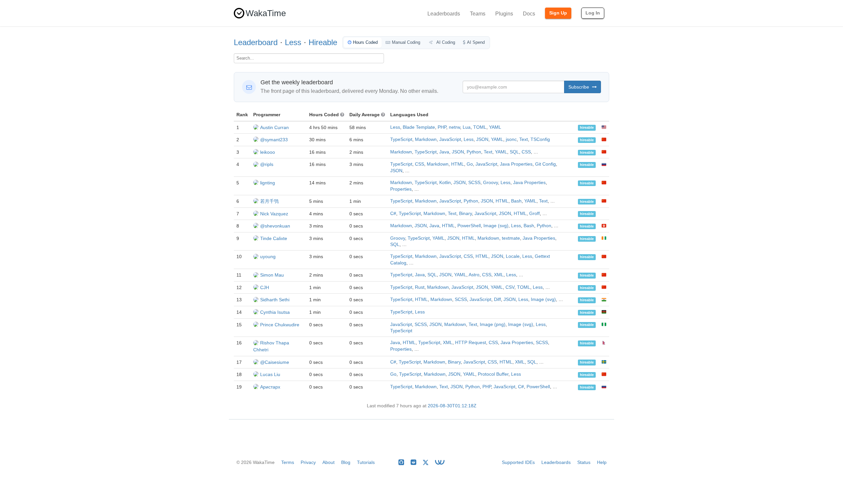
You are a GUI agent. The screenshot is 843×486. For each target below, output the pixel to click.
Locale (513, 256)
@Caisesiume (274, 362)
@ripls (266, 164)
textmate (511, 238)
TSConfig (540, 139)
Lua (467, 127)
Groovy (490, 182)
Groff (534, 213)
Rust (419, 287)
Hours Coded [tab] (365, 42)
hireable (587, 128)
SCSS (474, 182)
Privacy (308, 462)
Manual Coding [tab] (406, 42)
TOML (479, 127)
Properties (401, 189)
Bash (516, 201)
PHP (442, 127)
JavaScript (450, 139)
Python (474, 151)
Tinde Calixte (273, 238)
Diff (497, 299)
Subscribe (579, 87)
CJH (264, 287)
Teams (477, 13)
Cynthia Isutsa (275, 312)
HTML (457, 164)
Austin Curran (274, 127)
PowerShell (469, 225)
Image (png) (492, 324)
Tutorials (366, 462)
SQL (514, 151)
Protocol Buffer (493, 374)
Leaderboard (256, 42)
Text (523, 139)
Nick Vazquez (274, 213)
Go (470, 164)
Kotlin (445, 182)
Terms (287, 462)
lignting (267, 182)
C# (393, 213)
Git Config (545, 164)
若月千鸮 (269, 201)
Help (602, 462)
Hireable (323, 42)
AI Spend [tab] (476, 42)
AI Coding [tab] (445, 42)
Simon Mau (272, 275)
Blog (345, 462)
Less (293, 42)
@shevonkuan (275, 226)
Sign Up (558, 12)
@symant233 (274, 139)
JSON (482, 139)
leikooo (267, 152)
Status (583, 462)
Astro (474, 274)
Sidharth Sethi (274, 299)
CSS (526, 151)
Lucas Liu (270, 374)
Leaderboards (443, 13)
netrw (454, 127)
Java (444, 151)
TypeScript (401, 139)
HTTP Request (470, 342)
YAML (495, 127)
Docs (529, 13)
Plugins (504, 13)
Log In (592, 12)
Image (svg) (495, 225)
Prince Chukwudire (279, 324)
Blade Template (419, 127)
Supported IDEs (518, 462)
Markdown (426, 139)
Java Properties (516, 164)
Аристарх (270, 387)
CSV (509, 287)
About (328, 462)
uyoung (268, 256)
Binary (465, 213)
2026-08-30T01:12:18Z (452, 405)
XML (498, 274)
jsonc (511, 139)
